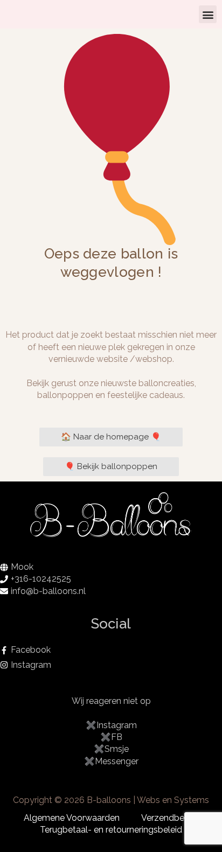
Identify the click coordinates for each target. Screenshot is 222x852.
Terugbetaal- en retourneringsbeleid (111, 830)
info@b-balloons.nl (48, 591)
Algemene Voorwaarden (72, 818)
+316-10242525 (41, 579)
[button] (208, 14)
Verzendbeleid (169, 818)
